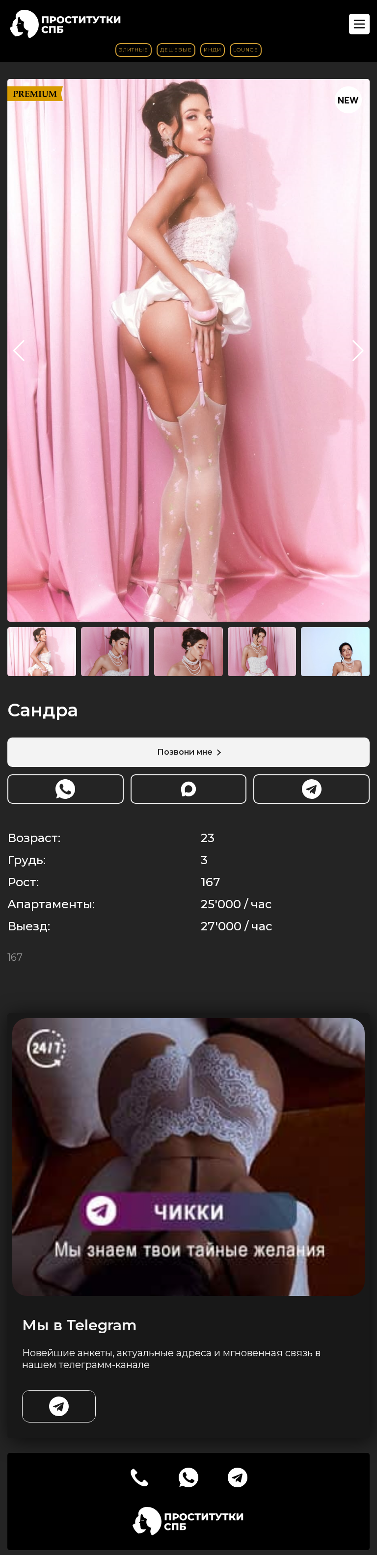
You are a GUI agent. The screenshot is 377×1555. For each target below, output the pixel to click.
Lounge (245, 50)
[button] (358, 351)
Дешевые (176, 50)
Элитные (133, 50)
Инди (212, 50)
